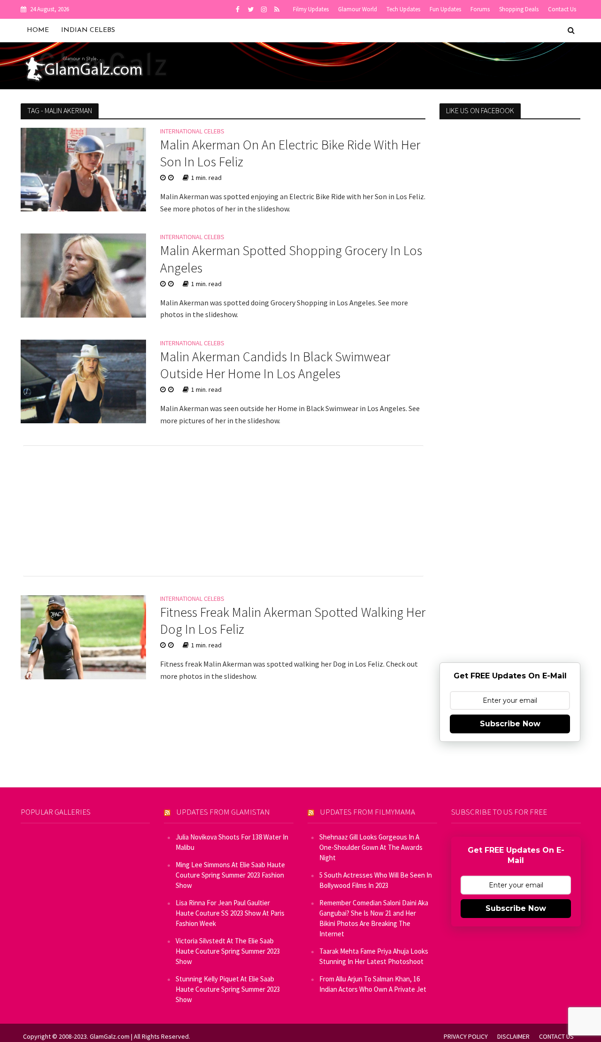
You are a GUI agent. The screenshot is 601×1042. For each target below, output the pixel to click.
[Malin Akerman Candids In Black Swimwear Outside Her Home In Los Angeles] (83, 380)
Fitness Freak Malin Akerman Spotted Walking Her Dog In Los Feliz (292, 621)
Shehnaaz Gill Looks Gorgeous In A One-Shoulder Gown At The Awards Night (371, 847)
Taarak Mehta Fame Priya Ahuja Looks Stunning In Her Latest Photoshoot (373, 956)
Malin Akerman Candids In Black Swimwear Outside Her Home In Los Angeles (275, 365)
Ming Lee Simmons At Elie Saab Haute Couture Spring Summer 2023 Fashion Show (230, 875)
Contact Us (562, 9)
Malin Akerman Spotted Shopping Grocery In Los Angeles (291, 259)
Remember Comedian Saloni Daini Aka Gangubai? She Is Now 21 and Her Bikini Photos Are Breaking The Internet (373, 918)
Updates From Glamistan (223, 812)
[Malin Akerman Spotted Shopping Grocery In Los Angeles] (83, 275)
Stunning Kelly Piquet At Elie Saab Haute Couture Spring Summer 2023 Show (228, 989)
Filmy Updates (311, 9)
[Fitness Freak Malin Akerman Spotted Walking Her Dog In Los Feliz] (83, 636)
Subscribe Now (510, 723)
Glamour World (357, 9)
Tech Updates (403, 9)
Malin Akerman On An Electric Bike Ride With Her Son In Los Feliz (290, 153)
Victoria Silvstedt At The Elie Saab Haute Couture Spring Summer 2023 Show (228, 951)
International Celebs (192, 131)
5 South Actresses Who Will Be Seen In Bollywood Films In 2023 (375, 880)
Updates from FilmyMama (367, 812)
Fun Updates (445, 9)
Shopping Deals (519, 9)
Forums (480, 9)
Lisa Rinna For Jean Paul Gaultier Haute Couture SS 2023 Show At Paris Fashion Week (230, 913)
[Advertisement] (223, 511)
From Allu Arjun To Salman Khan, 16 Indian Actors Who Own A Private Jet (372, 984)
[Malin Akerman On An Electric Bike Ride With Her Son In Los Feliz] (83, 168)
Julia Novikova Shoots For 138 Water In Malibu (232, 842)
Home (38, 30)
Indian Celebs (88, 30)
